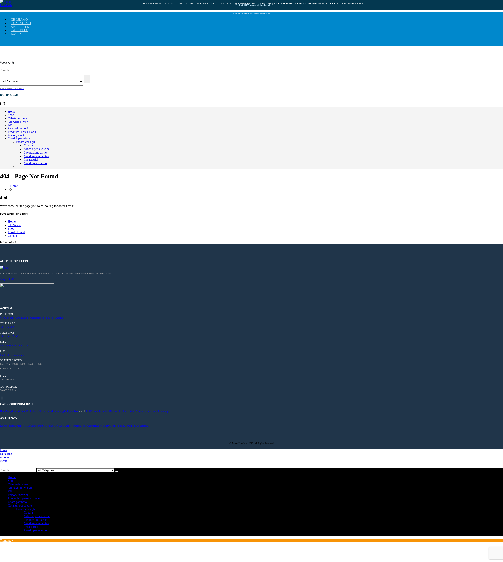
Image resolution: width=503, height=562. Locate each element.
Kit (10, 125)
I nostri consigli (25, 142)
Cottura (28, 145)
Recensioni (76, 425)
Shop (11, 115)
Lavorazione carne (35, 152)
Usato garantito (16, 135)
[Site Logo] (10, 3)
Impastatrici (31, 159)
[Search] (87, 79)
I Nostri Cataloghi (160, 411)
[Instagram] (2, 398)
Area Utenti (21, 26)
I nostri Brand (16, 232)
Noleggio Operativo (67, 411)
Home (11, 111)
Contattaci (21, 23)
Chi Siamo (14, 225)
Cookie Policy (117, 425)
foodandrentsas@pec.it (12, 354)
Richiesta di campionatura (31, 425)
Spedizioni (11, 425)
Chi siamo (19, 19)
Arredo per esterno (35, 163)
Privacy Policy (102, 425)
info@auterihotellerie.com (14, 345)
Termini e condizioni (137, 425)
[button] (7, 63)
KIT (88, 411)
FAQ (2, 425)
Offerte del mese (17, 118)
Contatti (13, 235)
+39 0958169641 (9, 336)
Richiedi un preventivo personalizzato (130, 411)
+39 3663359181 (9, 326)
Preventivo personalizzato (22, 131)
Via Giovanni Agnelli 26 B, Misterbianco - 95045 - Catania (31, 317)
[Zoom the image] (251, 267)
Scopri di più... (8, 279)
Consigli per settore (19, 138)
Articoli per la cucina (37, 149)
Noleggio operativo (19, 121)
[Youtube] (1, 398)
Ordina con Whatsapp (57, 425)
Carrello (19, 30)
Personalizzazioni (18, 128)
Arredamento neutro (36, 156)
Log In (16, 33)
